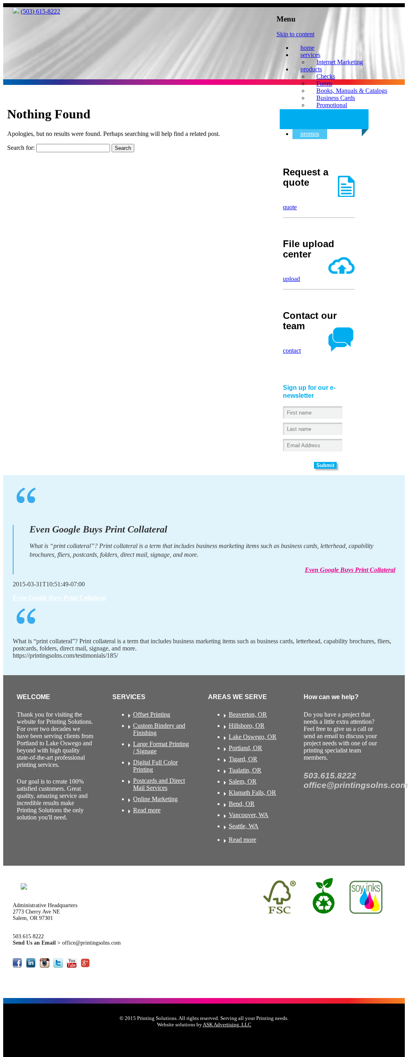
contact (292, 350)
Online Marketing (155, 799)
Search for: (21, 147)
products (311, 69)
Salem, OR (243, 781)
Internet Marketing (339, 62)
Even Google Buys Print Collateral (350, 569)
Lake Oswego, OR (253, 736)
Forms (324, 83)
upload (291, 278)
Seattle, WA (244, 826)
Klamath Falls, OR (252, 792)
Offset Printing (151, 714)
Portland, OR (245, 748)
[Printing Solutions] (16, 11)
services (310, 54)
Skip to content (295, 34)
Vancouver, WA (249, 814)
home (307, 47)
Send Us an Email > (37, 943)
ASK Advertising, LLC (227, 1025)
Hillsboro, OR (247, 725)
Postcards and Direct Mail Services (159, 784)
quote (290, 207)
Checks (325, 76)
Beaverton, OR (248, 714)
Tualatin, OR (245, 770)
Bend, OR (242, 803)
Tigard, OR (243, 759)
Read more (147, 810)
